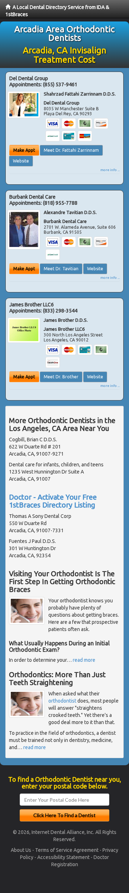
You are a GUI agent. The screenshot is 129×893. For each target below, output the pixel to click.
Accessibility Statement (63, 857)
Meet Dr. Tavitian (61, 268)
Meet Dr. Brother (61, 376)
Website (21, 161)
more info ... (110, 170)
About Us (21, 850)
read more (84, 660)
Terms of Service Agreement (67, 850)
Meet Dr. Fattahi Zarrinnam (71, 150)
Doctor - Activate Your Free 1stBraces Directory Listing (53, 501)
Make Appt (24, 150)
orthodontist (62, 701)
